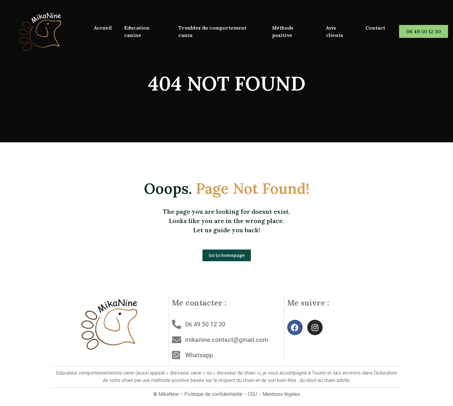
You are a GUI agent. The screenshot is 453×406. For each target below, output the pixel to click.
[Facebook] (295, 327)
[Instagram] (315, 327)
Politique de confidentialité (213, 394)
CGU (252, 394)
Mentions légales (281, 394)
